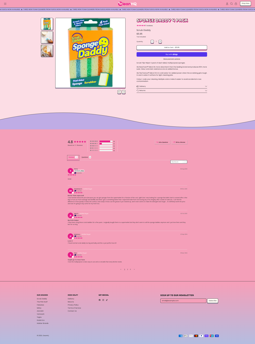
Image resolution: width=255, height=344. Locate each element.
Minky (39, 308)
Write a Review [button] (180, 142)
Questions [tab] (85, 157)
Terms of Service (74, 308)
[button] (231, 3)
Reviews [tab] (71, 157)
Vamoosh (40, 314)
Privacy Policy (73, 305)
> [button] (134, 269)
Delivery (71, 299)
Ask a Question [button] (163, 142)
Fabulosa (40, 305)
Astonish (40, 311)
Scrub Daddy (144, 30)
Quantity (140, 42)
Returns (71, 302)
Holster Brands (42, 323)
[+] (160, 41)
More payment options (171, 59)
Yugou (39, 317)
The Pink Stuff (42, 302)
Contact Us (72, 311)
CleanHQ (46, 336)
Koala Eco (41, 320)
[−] (152, 41)
